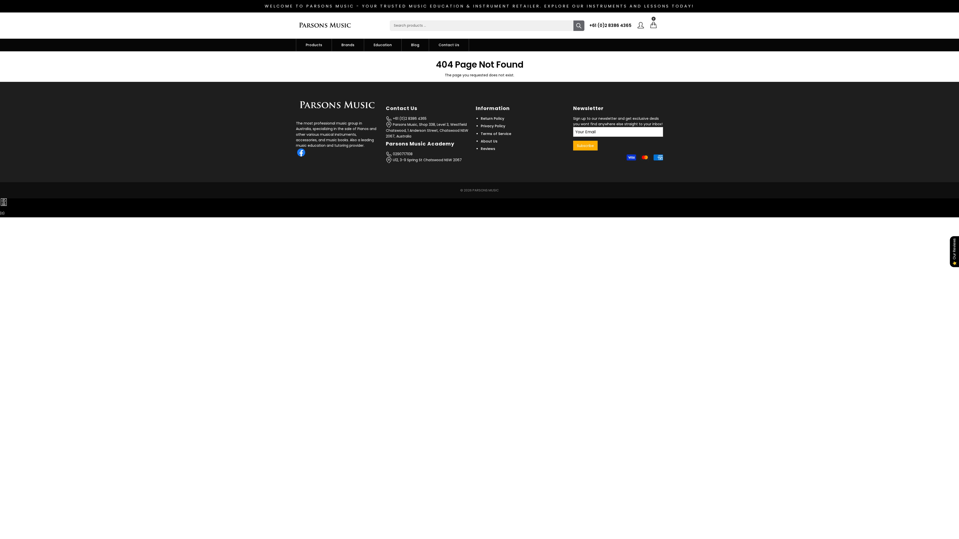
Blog (415, 44)
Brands (347, 44)
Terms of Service (496, 133)
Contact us (449, 44)
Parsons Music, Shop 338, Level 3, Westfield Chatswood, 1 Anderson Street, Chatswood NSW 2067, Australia (427, 130)
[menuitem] (314, 45)
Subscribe (585, 145)
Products (314, 44)
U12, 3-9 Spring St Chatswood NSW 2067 (427, 159)
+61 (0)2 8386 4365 (610, 25)
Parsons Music (486, 190)
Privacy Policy (493, 126)
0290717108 (402, 153)
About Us (489, 141)
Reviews (488, 148)
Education (383, 44)
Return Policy (492, 118)
